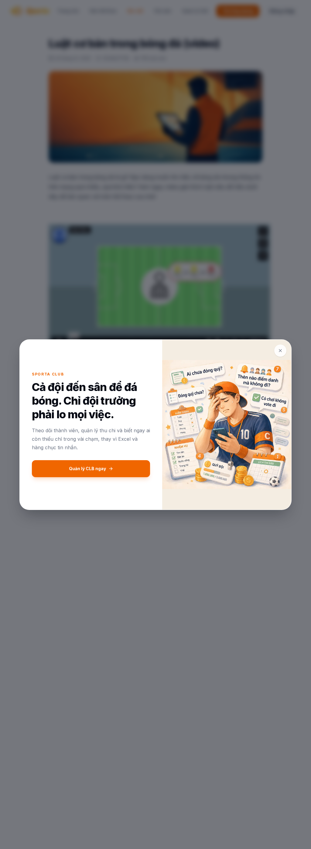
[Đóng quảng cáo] (280, 351)
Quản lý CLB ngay (87, 468)
